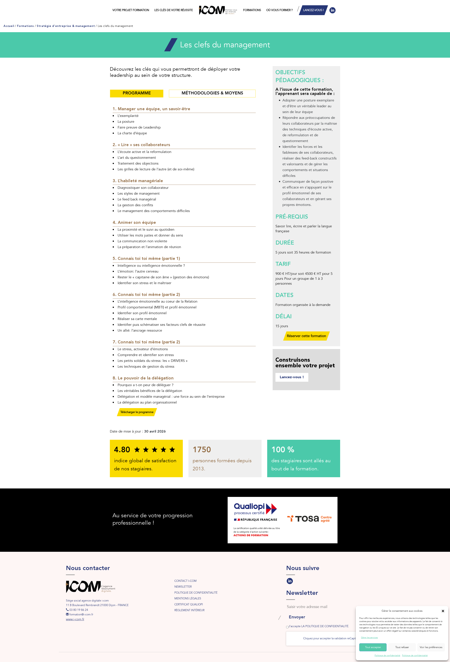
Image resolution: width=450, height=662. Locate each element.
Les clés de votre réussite (173, 10)
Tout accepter (373, 647)
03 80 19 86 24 (78, 610)
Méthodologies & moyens (212, 93)
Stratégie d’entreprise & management (66, 26)
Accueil (9, 26)
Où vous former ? (279, 10)
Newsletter (183, 587)
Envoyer (297, 617)
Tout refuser (402, 647)
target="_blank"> (290, 580)
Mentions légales (187, 598)
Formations (252, 10)
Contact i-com (185, 581)
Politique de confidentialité (387, 655)
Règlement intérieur (189, 610)
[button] (443, 611)
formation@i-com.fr (81, 614)
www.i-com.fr (75, 619)
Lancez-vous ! (313, 10)
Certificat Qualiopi (188, 604)
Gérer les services (369, 637)
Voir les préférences (431, 647)
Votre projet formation (130, 10)
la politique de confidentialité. (325, 626)
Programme (137, 93)
